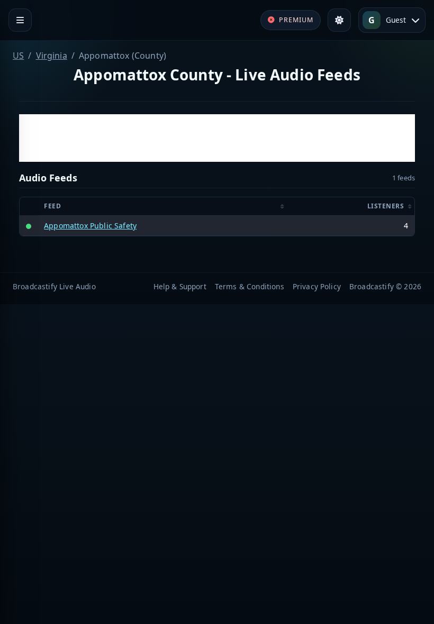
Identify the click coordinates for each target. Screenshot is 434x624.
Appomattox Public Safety (90, 226)
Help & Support (179, 286)
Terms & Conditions (249, 286)
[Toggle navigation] (20, 20)
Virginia (51, 55)
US (18, 55)
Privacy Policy (317, 286)
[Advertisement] (217, 138)
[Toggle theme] (339, 20)
